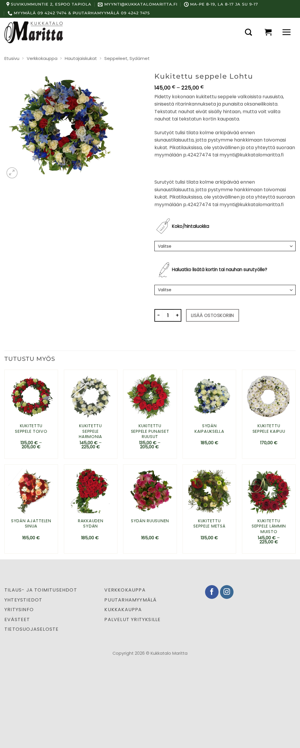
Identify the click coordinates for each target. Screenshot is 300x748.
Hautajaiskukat (81, 58)
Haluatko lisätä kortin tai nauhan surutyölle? (219, 269)
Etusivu (11, 58)
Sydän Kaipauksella (209, 428)
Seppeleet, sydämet (127, 58)
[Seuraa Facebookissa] (212, 592)
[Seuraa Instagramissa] (227, 592)
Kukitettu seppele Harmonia (90, 431)
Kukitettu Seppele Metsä (209, 523)
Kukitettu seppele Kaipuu (269, 428)
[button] (248, 32)
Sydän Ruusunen (150, 521)
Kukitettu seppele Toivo (31, 428)
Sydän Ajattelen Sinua (31, 523)
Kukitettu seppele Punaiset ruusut (150, 431)
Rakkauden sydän (90, 523)
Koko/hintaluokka (190, 226)
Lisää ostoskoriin (212, 315)
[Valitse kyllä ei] (225, 290)
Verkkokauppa (42, 58)
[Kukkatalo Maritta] (33, 32)
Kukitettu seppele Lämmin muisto (269, 526)
